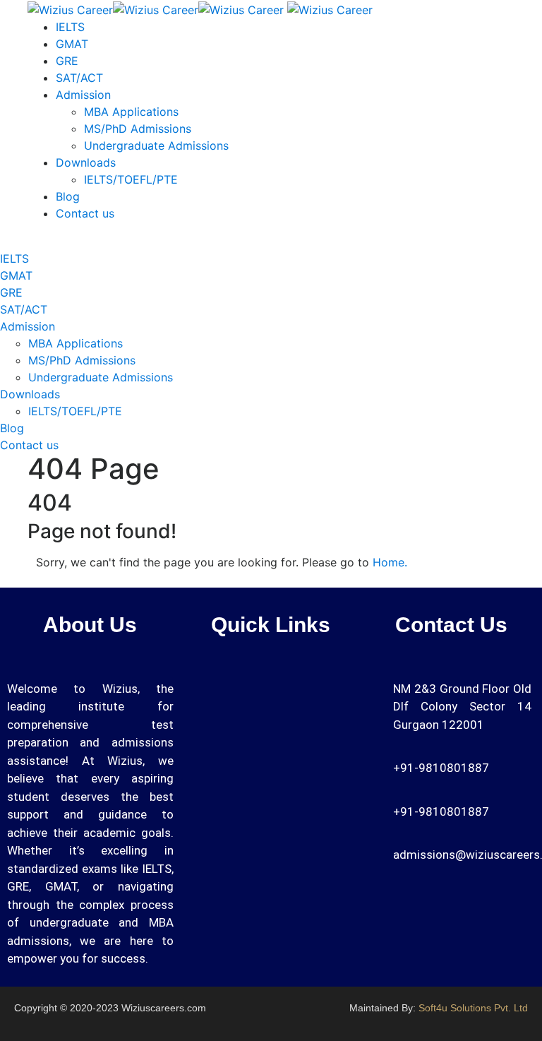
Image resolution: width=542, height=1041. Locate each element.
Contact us (85, 213)
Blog (68, 196)
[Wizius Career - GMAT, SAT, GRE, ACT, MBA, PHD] (156, 8)
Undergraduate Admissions (156, 145)
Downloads (86, 162)
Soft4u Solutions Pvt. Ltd (473, 1007)
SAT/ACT (79, 78)
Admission (83, 95)
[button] (343, 693)
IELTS (70, 27)
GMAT (72, 44)
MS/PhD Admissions (137, 128)
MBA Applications (131, 112)
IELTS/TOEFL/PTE (131, 179)
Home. (390, 562)
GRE (67, 61)
